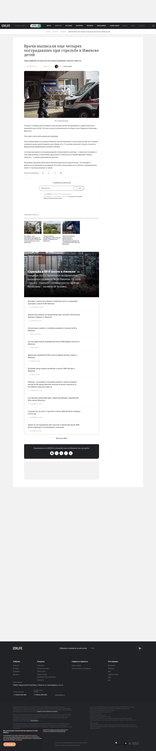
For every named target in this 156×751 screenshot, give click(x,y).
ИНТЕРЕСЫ (79, 25)
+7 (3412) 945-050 (40, 695)
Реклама (124, 25)
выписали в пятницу (50, 136)
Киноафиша (101, 25)
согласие (48, 194)
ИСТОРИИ (69, 25)
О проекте (40, 665)
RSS (109, 680)
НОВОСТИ (58, 25)
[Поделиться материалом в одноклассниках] (48, 173)
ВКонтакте (111, 665)
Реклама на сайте (43, 668)
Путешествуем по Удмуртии (81, 668)
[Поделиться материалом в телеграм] (55, 173)
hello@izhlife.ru (60, 695)
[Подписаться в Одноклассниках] (66, 453)
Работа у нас (41, 671)
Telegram (111, 668)
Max (109, 671)
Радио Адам (114, 25)
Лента (49, 25)
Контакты (142, 25)
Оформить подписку (73, 648)
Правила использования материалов (47, 711)
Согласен (9, 744)
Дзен (109, 677)
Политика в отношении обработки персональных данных (71, 742)
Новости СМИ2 (61, 438)
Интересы (16, 671)
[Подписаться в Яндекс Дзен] (52, 453)
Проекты (16, 674)
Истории (16, 668)
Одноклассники (113, 674)
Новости (16, 665)
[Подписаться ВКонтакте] (61, 453)
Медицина (46, 66)
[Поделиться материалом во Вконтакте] (43, 173)
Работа (133, 25)
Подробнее (19, 740)
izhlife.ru (27, 737)
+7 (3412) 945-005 (19, 695)
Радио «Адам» (76, 665)
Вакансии (40, 680)
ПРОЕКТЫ (90, 25)
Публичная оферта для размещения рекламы (67, 745)
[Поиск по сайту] (153, 26)
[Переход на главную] (6, 26)
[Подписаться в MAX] (71, 453)
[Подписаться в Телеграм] (56, 453)
